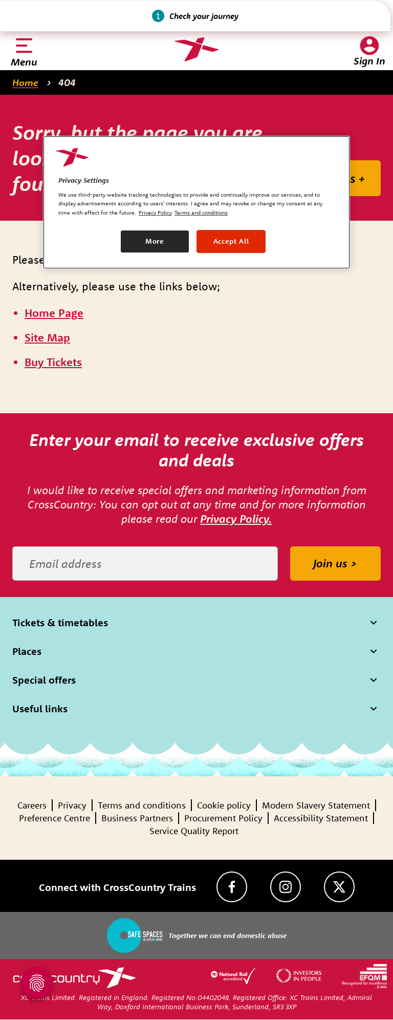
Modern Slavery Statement (316, 805)
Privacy (72, 805)
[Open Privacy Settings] (36, 983)
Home (25, 82)
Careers (32, 805)
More (154, 241)
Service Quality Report (193, 831)
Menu (24, 61)
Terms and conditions (142, 805)
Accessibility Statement (321, 818)
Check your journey (203, 16)
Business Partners (137, 818)
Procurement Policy (223, 818)
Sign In (369, 60)
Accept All (231, 241)
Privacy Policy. (236, 519)
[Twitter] (339, 887)
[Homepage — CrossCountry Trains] (196, 49)
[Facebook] (231, 887)
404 (67, 82)
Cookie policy (224, 805)
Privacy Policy (155, 212)
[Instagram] (285, 887)
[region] (196, 202)
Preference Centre (54, 818)
